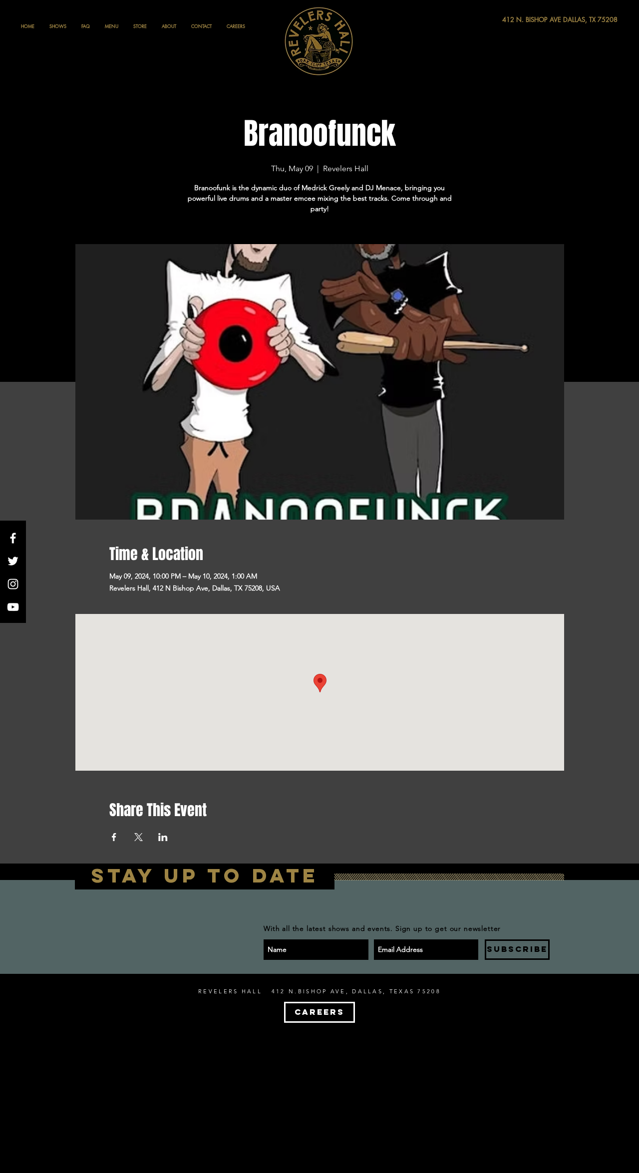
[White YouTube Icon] (13, 607)
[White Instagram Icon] (13, 584)
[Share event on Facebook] (114, 837)
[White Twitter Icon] (13, 561)
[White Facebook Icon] (13, 538)
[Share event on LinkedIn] (163, 837)
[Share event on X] (138, 837)
